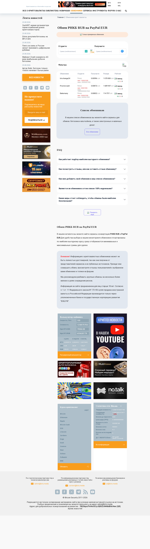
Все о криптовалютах (34, 11)
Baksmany (64, 93)
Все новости (36, 77)
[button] (86, 51)
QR (118, 506)
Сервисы (87, 11)
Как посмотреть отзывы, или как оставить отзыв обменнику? (87, 169)
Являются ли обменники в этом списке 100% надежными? (85, 188)
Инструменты (100, 11)
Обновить (64, 467)
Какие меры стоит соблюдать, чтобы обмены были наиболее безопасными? (87, 199)
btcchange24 (65, 78)
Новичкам (64, 11)
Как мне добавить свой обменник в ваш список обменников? (87, 179)
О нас (118, 11)
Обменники (76, 11)
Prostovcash (65, 86)
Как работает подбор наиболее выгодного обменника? (84, 159)
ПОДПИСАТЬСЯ (35, 120)
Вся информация (102, 445)
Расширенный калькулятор (70, 355)
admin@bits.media (41, 484)
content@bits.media (76, 486)
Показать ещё (93, 213)
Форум (111, 11)
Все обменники (92, 132)
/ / (120, 81)
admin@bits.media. (105, 504)
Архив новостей (75, 508)
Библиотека (52, 11)
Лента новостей (32, 17)
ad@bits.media (112, 484)
